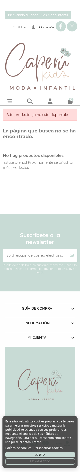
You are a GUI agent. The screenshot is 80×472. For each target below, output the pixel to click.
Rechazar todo (40, 461)
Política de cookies (18, 448)
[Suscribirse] (71, 255)
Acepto (40, 454)
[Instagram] (72, 26)
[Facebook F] (61, 26)
